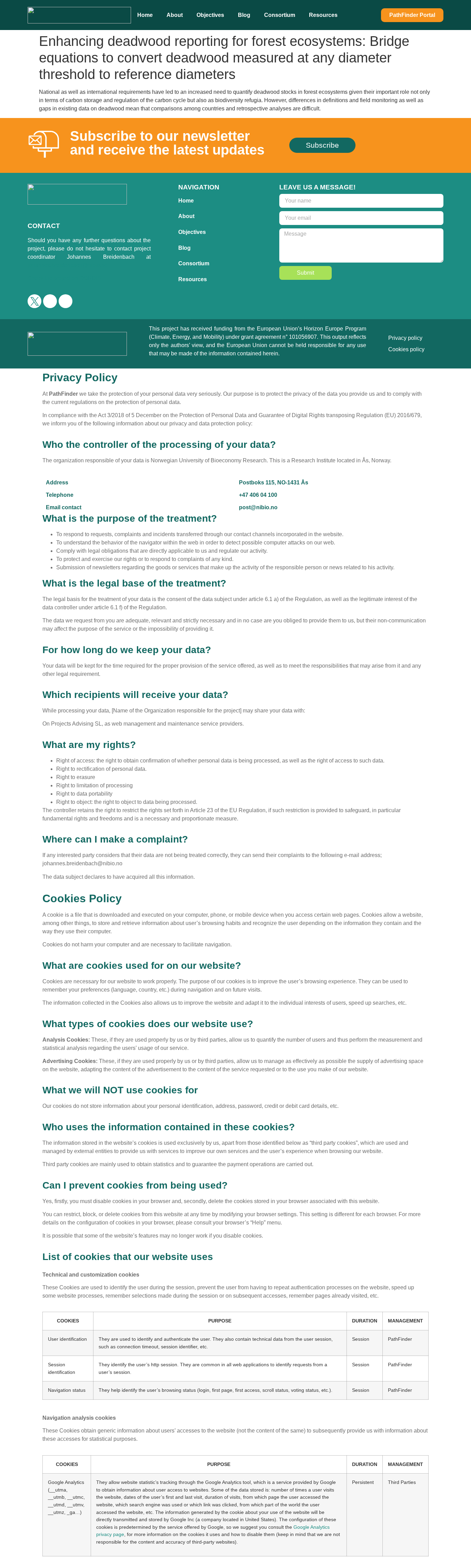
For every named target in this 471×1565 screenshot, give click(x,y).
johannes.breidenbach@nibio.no (68, 265)
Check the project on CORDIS (64, 278)
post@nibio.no (258, 507)
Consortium (279, 15)
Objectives (210, 15)
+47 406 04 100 (258, 495)
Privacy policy (405, 338)
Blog (244, 15)
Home (145, 15)
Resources (323, 15)
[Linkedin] (65, 301)
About (175, 15)
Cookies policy (406, 349)
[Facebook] (50, 301)
